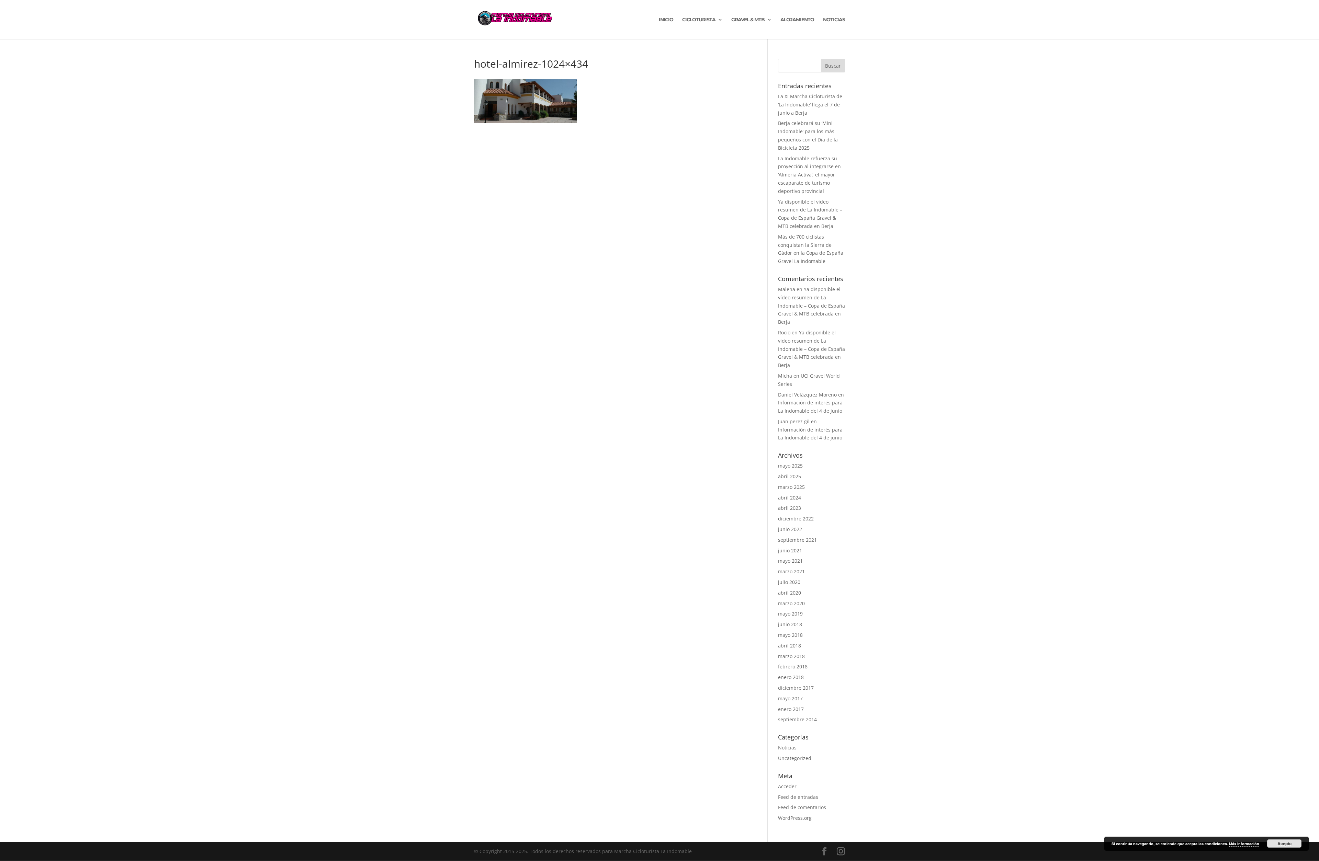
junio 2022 (790, 529)
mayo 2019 (790, 613)
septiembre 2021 (797, 540)
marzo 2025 (791, 487)
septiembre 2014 (797, 719)
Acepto (1284, 843)
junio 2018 (790, 624)
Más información (1244, 843)
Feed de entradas (798, 797)
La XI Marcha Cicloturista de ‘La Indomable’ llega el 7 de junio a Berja (810, 104)
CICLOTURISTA (698, 20)
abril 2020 (789, 592)
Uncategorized (794, 758)
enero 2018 (791, 677)
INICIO (666, 20)
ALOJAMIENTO (797, 20)
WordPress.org (795, 818)
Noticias (787, 747)
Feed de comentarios (802, 807)
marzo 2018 (791, 656)
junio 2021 (790, 550)
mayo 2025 (790, 465)
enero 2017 (791, 709)
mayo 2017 (790, 698)
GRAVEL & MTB (748, 20)
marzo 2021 (791, 571)
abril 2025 (789, 476)
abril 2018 (789, 645)
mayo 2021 (790, 561)
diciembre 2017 (796, 688)
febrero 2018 (793, 666)
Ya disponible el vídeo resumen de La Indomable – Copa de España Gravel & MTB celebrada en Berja (811, 305)
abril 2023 (789, 508)
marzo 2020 (791, 603)
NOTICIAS (834, 20)
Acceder (787, 786)
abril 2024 (789, 497)
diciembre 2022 (796, 518)
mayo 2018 (790, 635)
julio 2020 (789, 582)
